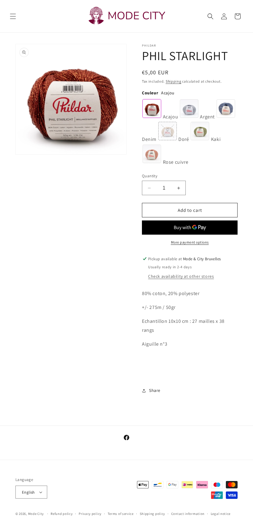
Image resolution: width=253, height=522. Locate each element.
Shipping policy (152, 514)
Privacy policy (90, 514)
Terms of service (121, 514)
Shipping (173, 81)
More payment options (190, 242)
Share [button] (154, 390)
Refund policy (62, 514)
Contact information (188, 514)
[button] (13, 16)
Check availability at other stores (181, 276)
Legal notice (220, 514)
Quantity (149, 176)
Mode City (36, 514)
